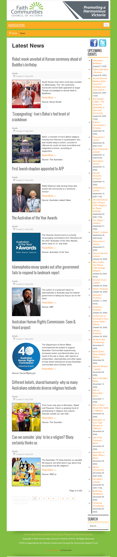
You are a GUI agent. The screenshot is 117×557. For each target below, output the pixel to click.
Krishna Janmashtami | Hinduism (99, 125)
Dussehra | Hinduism (98, 308)
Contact (89, 534)
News (49, 534)
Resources (79, 534)
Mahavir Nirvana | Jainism (100, 367)
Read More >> (49, 97)
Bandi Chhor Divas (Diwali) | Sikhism (99, 354)
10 (73, 498)
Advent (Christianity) (98, 468)
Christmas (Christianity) (98, 504)
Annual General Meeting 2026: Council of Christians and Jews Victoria (100, 84)
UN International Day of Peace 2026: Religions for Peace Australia (100, 205)
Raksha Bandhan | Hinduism (100, 71)
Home (14, 33)
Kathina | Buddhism (97, 332)
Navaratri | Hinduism (97, 296)
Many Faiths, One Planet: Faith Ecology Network (99, 266)
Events (41, 534)
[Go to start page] (16, 498)
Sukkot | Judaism (100, 232)
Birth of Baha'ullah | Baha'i (98, 393)
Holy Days (58, 534)
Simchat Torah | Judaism (100, 281)
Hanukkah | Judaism (98, 480)
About (34, 534)
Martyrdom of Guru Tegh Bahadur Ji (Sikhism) (99, 424)
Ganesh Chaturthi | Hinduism (97, 175)
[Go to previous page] (24, 498)
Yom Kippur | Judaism (98, 221)
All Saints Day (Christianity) (99, 341)
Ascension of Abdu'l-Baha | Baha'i (99, 455)
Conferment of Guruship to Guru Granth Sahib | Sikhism (100, 320)
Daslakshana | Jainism (99, 189)
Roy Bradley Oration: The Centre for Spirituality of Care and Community (98, 105)
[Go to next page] (16, 502)
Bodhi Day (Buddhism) (98, 492)
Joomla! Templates (53, 550)
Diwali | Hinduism (100, 288)
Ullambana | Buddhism (98, 62)
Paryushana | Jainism (99, 138)
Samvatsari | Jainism (98, 162)
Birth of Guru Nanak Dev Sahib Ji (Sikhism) (100, 408)
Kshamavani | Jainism (99, 242)
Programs (68, 534)
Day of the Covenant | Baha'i (98, 440)
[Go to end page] (23, 502)
